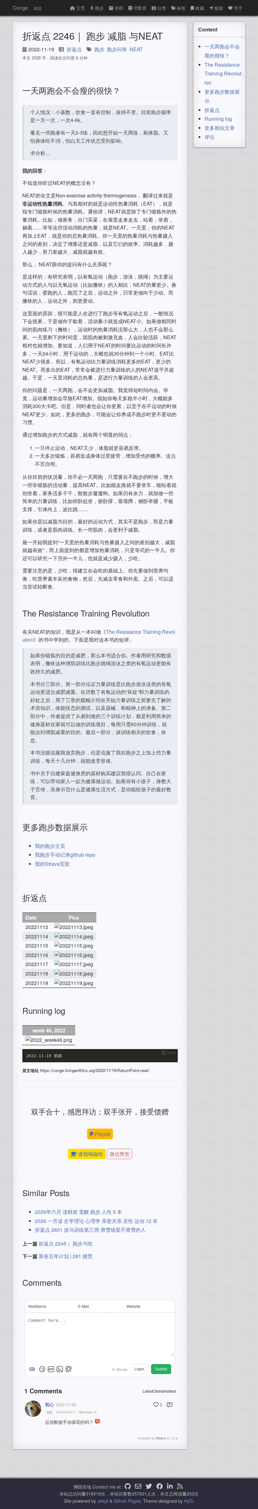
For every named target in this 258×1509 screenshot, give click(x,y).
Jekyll (102, 1501)
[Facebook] (159, 1487)
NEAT (136, 49)
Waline (161, 1438)
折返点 (74, 49)
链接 (218, 8)
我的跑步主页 (50, 845)
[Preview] (68, 1369)
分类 (161, 8)
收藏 (199, 8)
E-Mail (83, 1306)
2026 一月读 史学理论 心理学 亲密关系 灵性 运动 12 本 (96, 1220)
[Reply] (169, 1405)
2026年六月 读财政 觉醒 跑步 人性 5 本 (78, 1211)
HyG (188, 1501)
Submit (161, 1369)
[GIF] (51, 1369)
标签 (181, 8)
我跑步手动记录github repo (65, 854)
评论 (210, 137)
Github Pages (127, 1501)
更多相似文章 (220, 127)
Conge (20, 7)
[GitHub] (127, 1487)
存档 (119, 8)
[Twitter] (149, 1487)
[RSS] (180, 1487)
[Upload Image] (60, 1369)
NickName (37, 1306)
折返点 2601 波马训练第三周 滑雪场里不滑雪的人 (90, 1229)
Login (139, 1369)
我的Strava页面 (52, 863)
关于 (238, 8)
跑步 (99, 8)
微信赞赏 (119, 1154)
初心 (49, 1404)
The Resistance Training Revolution (223, 73)
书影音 (140, 8)
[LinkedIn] (169, 1487)
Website (133, 1306)
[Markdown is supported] (33, 1369)
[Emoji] (42, 1369)
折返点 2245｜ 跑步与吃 (66, 1243)
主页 (80, 8)
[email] (138, 1487)
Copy (171, 1053)
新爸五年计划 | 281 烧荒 (66, 1256)
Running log (218, 118)
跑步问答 (117, 49)
